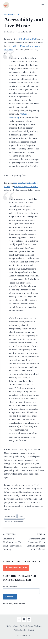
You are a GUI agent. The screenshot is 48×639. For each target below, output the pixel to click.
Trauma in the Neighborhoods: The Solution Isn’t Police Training (12, 541)
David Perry (11, 32)
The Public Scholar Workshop (30, 626)
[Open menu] (42, 5)
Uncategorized (11, 14)
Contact (31, 630)
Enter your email (10, 586)
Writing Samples (20, 630)
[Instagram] (29, 619)
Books (9, 626)
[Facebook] (24, 619)
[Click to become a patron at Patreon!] (24, 568)
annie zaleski (10, 516)
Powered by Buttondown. (14, 603)
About (15, 626)
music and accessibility (14, 522)
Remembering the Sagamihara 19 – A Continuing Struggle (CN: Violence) (35, 541)
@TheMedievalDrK (28, 39)
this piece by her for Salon (26, 186)
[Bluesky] (19, 619)
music (21, 516)
